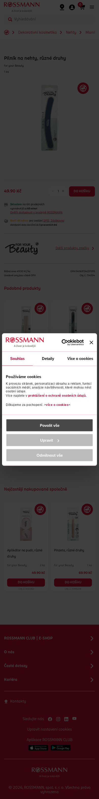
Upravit (46, 440)
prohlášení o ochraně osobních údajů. (57, 395)
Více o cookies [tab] (80, 358)
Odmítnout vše (50, 455)
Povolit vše (49, 425)
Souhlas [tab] (17, 358)
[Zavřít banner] (91, 342)
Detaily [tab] (48, 358)
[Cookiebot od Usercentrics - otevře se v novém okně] (64, 342)
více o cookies (57, 404)
